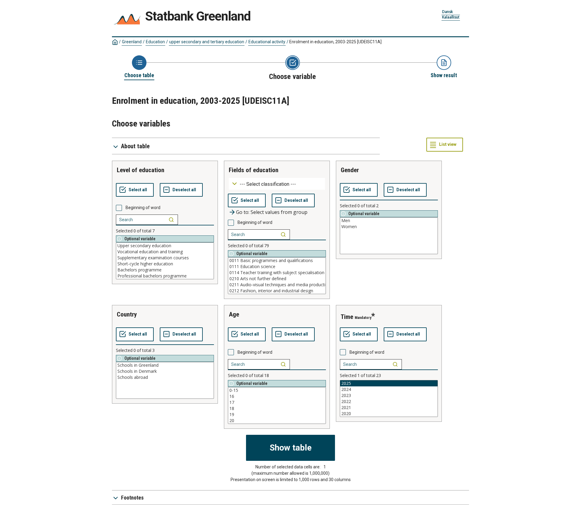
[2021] (389, 408)
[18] (277, 408)
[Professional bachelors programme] (165, 276)
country (127, 314)
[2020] (389, 414)
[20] (277, 421)
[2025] (389, 383)
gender (350, 170)
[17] (277, 402)
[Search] (171, 220)
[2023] (389, 395)
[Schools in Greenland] (165, 365)
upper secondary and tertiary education (206, 41)
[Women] (389, 227)
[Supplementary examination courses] (165, 258)
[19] (277, 415)
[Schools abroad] (165, 377)
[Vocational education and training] (165, 252)
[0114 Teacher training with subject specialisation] (277, 273)
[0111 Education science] (277, 267)
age (234, 314)
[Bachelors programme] (165, 270)
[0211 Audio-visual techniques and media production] (277, 285)
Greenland (132, 41)
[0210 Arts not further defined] (277, 279)
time (347, 316)
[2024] (389, 389)
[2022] (389, 401)
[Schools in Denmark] (165, 371)
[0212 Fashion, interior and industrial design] (277, 291)
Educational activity (266, 41)
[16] (277, 396)
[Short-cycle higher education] (165, 264)
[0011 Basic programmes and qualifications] (277, 260)
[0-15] (277, 390)
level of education (140, 170)
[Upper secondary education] (165, 246)
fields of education (253, 170)
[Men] (389, 221)
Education (155, 41)
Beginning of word (143, 207)
